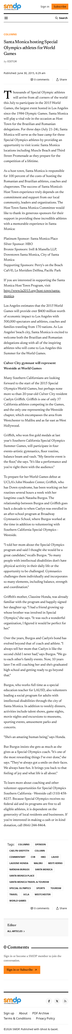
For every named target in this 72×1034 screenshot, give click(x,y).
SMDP (16, 1029)
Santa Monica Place (21, 875)
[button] (9, 1013)
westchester (43, 894)
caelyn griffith (19, 850)
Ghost (43, 1029)
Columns (10, 34)
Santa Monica (43, 869)
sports (40, 888)
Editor (12, 61)
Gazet (54, 1029)
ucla (26, 894)
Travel (13, 894)
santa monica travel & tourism (29, 882)
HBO (43, 857)
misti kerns (55, 863)
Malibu (38, 863)
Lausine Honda (18, 863)
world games (17, 900)
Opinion (40, 844)
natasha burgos (19, 869)
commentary (17, 857)
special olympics (20, 888)
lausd (55, 857)
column (40, 850)
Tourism (56, 888)
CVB (33, 857)
